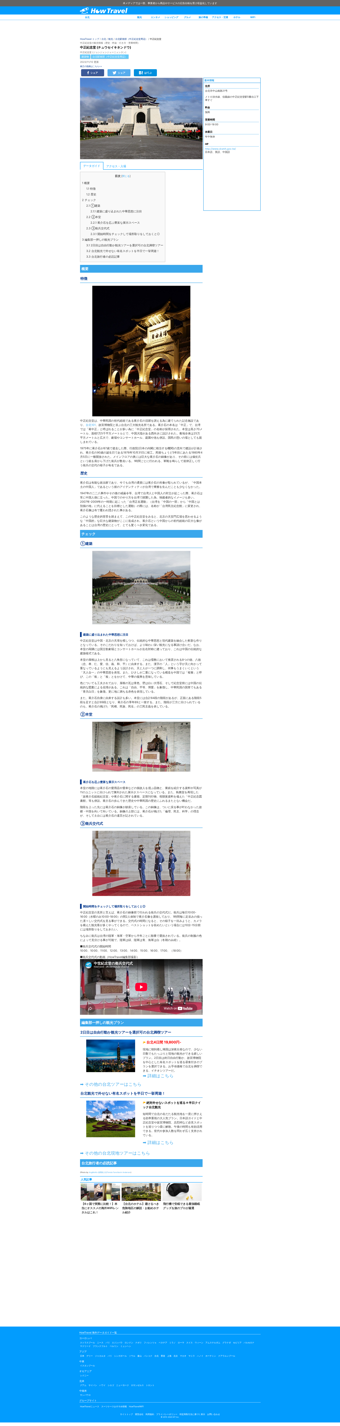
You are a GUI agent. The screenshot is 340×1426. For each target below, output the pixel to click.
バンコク (148, 1356)
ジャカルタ (100, 1356)
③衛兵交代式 (97, 228)
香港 (163, 1356)
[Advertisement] (141, 1269)
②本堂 (93, 217)
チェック (89, 200)
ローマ (181, 1342)
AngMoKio (93, 1172)
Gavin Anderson (124, 1172)
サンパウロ (85, 1395)
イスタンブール (87, 1365)
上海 (169, 1356)
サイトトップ (126, 1414)
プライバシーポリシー (166, 1414)
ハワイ (102, 1385)
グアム (83, 1385)
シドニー (84, 1375)
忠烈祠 (178, 1122)
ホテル (236, 17)
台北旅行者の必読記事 (103, 256)
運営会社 (139, 1414)
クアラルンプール (226, 1356)
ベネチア (163, 1342)
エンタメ (155, 17)
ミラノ (172, 1342)
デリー (89, 1356)
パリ (108, 1342)
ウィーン (199, 1342)
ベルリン (114, 1346)
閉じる (126, 175)
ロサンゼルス (137, 1385)
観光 (139, 17)
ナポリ (138, 1342)
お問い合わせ (213, 1414)
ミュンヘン (125, 1346)
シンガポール (120, 1356)
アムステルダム (212, 1342)
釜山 (139, 1356)
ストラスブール (87, 1342)
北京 (176, 1356)
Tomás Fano (112, 1172)
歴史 (91, 194)
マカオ (183, 1356)
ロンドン (129, 1342)
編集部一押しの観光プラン (100, 239)
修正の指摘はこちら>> (91, 66)
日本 (82, 1356)
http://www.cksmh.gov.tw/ (220, 148)
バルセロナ (249, 1342)
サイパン (93, 1385)
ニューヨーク (122, 1385)
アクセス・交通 (220, 17)
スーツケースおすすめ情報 (114, 1406)
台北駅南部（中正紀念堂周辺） (131, 39)
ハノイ (200, 1356)
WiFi (252, 17)
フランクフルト (100, 1346)
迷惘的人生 (102, 1172)
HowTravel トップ (89, 39)
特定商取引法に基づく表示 (192, 1414)
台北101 (91, 425)
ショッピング (171, 17)
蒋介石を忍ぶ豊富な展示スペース (115, 222)
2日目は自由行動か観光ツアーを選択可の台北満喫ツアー (124, 245)
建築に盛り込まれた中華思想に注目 (116, 211)
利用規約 (150, 1414)
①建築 (93, 205)
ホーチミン (210, 1356)
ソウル (132, 1356)
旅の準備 (203, 17)
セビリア (237, 1342)
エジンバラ (117, 1342)
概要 (86, 183)
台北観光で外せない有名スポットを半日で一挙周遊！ (122, 251)
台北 (87, 17)
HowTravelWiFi (136, 1406)
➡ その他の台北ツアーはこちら (111, 1084)
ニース (100, 1342)
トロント (150, 1385)
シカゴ (111, 1385)
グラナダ (226, 1342)
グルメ (187, 17)
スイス (189, 1342)
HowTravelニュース (89, 1406)
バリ (110, 1356)
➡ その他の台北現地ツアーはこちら (115, 1153)
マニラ (191, 1356)
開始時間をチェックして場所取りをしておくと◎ (125, 234)
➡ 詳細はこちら (158, 1075)
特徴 (91, 188)
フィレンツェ (150, 1342)
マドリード (85, 1346)
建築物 (85, 56)
